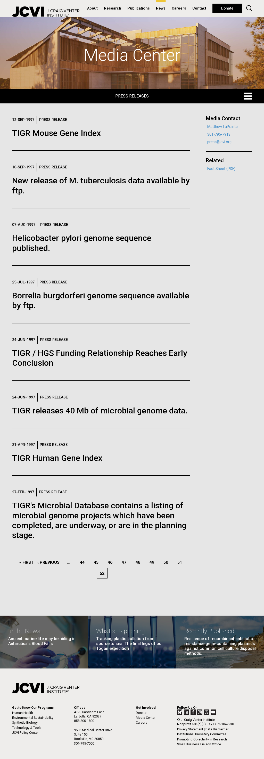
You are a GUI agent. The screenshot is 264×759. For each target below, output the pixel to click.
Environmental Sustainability (32, 718)
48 (139, 562)
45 (97, 562)
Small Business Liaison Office (199, 744)
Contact (199, 8)
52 (103, 573)
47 (125, 562)
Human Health (22, 713)
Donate (227, 8)
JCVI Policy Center (25, 732)
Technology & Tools (27, 728)
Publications (138, 8)
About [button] (92, 8)
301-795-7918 (218, 134)
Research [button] (112, 8)
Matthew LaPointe (222, 127)
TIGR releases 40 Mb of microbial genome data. (99, 410)
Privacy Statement (190, 729)
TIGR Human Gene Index (57, 458)
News (161, 8)
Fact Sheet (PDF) (221, 169)
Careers (179, 8)
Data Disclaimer (216, 729)
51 (181, 562)
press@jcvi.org (219, 142)
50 (167, 562)
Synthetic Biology (25, 722)
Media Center (145, 718)
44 (83, 562)
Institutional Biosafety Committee (201, 734)
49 (153, 562)
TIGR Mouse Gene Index (56, 133)
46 (111, 562)
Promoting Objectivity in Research (202, 739)
